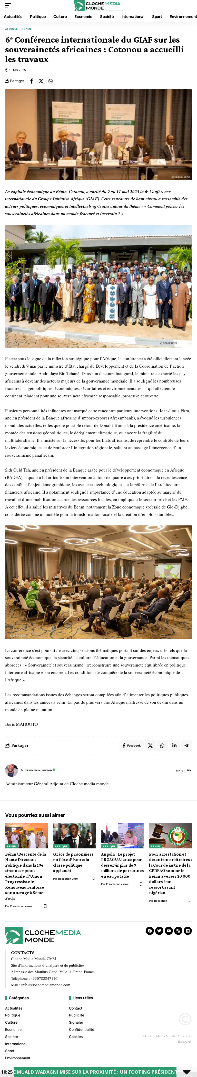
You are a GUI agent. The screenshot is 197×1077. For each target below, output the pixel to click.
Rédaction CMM (68, 878)
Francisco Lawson (38, 770)
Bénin (26, 28)
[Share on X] (41, 81)
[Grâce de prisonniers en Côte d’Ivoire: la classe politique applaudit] (74, 835)
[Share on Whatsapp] (50, 81)
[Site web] (189, 770)
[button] (9, 5)
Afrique (11, 28)
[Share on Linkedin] (174, 745)
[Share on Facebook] (31, 81)
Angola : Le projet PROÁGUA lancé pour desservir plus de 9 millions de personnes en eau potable (122, 865)
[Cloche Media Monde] (98, 5)
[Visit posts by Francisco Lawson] (11, 770)
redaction (160, 900)
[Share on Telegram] (186, 745)
